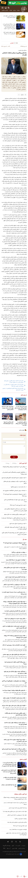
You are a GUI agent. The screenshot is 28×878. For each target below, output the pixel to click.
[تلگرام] (8, 841)
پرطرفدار (14, 463)
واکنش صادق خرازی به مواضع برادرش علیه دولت (17, 822)
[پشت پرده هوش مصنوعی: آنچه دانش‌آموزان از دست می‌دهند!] (20, 35)
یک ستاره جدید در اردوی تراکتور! (18, 487)
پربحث (7, 463)
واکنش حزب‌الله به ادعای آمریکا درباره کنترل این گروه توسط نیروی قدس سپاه (14, 750)
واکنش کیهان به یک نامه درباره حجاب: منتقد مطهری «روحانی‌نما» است (16, 834)
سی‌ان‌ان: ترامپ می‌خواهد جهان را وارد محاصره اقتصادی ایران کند (15, 723)
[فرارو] (24, 9)
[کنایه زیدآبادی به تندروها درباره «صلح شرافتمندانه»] (7, 417)
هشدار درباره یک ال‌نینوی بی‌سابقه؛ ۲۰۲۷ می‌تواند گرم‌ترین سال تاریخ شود (15, 636)
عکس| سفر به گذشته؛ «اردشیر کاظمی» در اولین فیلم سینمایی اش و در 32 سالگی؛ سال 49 (13, 381)
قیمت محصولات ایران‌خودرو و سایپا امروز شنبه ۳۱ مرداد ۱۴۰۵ (15, 544)
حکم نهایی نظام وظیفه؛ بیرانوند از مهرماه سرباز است (13, 690)
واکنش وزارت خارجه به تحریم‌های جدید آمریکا (15, 619)
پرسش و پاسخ (22, 848)
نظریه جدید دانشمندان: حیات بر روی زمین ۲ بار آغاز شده (15, 646)
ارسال (14, 457)
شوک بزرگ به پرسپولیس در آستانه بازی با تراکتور (14, 585)
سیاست (18, 10)
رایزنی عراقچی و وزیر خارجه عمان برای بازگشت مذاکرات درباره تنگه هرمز (16, 714)
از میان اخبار (24, 395)
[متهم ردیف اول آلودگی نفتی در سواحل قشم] (22, 787)
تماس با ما (18, 845)
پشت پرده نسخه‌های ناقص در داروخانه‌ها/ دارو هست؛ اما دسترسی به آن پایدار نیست (14, 519)
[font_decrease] (19, 94)
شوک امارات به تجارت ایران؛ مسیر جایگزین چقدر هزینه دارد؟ (15, 568)
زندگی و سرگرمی (5, 10)
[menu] (2, 8)
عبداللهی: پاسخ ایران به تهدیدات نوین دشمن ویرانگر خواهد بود (21, 423)
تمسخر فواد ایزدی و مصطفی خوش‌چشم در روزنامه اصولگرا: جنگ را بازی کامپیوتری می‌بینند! (15, 602)
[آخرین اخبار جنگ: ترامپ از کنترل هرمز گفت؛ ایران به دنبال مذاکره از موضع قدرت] (21, 401)
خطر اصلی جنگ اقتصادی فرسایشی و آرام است (14, 611)
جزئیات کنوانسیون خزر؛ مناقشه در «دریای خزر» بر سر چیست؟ (9, 778)
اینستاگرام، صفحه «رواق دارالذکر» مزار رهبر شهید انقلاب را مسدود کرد (15, 672)
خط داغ (25, 539)
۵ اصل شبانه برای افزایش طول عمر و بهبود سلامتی (14, 654)
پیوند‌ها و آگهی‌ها (6, 845)
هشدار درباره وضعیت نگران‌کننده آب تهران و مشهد (14, 698)
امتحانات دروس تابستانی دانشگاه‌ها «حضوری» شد (14, 491)
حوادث (10, 10)
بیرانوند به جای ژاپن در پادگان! (18, 552)
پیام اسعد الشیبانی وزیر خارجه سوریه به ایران (15, 577)
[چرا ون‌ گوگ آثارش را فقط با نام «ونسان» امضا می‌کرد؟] (20, 18)
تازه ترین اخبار (23, 463)
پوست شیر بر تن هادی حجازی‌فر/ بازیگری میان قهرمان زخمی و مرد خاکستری (15, 510)
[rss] (20, 841)
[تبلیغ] (14, 3)
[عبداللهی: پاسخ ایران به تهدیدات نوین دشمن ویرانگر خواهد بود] (21, 417)
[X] (16, 841)
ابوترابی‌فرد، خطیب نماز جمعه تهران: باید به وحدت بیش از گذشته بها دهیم (7, 408)
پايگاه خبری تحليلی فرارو (11, 851)
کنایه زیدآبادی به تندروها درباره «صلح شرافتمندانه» (8, 422)
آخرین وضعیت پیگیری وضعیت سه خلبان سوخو (14, 514)
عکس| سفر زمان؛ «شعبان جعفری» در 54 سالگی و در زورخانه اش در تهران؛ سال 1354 (13, 385)
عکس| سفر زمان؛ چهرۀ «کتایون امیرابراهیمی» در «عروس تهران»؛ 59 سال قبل (13, 389)
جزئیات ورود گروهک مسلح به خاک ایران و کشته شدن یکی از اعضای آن (15, 740)
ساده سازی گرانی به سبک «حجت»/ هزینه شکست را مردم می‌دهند (14, 593)
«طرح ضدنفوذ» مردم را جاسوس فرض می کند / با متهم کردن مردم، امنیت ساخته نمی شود (8, 771)
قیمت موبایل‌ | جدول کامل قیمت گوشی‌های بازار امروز (13, 478)
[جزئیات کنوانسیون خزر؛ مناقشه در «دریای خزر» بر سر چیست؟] (22, 780)
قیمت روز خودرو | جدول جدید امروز (17, 523)
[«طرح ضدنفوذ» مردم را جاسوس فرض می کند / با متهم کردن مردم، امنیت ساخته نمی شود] (22, 772)
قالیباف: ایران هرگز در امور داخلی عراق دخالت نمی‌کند (13, 706)
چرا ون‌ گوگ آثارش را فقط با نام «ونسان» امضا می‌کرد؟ (9, 16)
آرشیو (13, 845)
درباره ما (23, 845)
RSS (4, 848)
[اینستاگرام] (12, 841)
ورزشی (14, 10)
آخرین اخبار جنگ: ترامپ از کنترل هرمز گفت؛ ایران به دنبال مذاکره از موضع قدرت (21, 408)
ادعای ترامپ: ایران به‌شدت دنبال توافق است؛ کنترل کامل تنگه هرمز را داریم (15, 627)
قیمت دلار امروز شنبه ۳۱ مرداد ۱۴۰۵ (17, 505)
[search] (8, 8)
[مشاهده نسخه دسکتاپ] (6, 8)
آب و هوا (9, 848)
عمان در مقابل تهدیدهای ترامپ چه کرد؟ (16, 732)
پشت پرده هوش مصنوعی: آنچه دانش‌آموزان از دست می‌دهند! (9, 33)
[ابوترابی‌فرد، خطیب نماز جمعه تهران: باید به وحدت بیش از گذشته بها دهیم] (7, 401)
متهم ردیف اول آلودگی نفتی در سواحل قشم (9, 785)
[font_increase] (25, 94)
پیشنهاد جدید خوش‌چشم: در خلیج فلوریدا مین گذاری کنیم (14, 682)
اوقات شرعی (14, 848)
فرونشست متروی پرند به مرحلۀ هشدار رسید (15, 560)
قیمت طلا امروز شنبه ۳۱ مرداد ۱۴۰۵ (20, 826)
